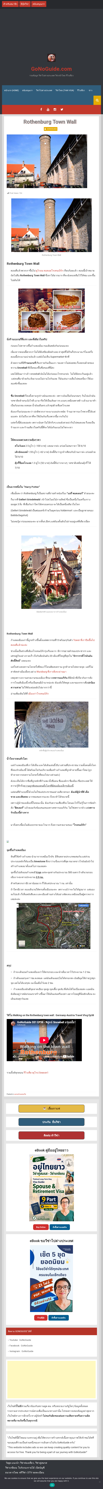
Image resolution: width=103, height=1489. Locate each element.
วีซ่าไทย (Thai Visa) (65, 90)
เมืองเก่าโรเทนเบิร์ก (38, 693)
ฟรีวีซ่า (23, 1472)
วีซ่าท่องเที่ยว (27, 1462)
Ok (52, 1485)
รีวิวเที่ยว (81, 90)
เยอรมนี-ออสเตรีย (20, 1094)
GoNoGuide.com (51, 69)
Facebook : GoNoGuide (21, 1345)
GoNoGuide (52, 129)
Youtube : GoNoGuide (20, 1340)
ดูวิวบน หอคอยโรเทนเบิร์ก (49, 270)
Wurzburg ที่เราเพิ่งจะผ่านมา (51, 671)
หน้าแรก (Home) (11, 90)
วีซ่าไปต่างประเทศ (44, 90)
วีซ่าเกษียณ (11, 1467)
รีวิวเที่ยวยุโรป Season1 (36, 1072)
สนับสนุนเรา (27, 90)
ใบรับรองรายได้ (26, 1467)
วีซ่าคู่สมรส (41, 1462)
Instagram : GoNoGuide (21, 1351)
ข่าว (90, 90)
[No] (99, 1482)
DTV (29, 1472)
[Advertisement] (51, 32)
